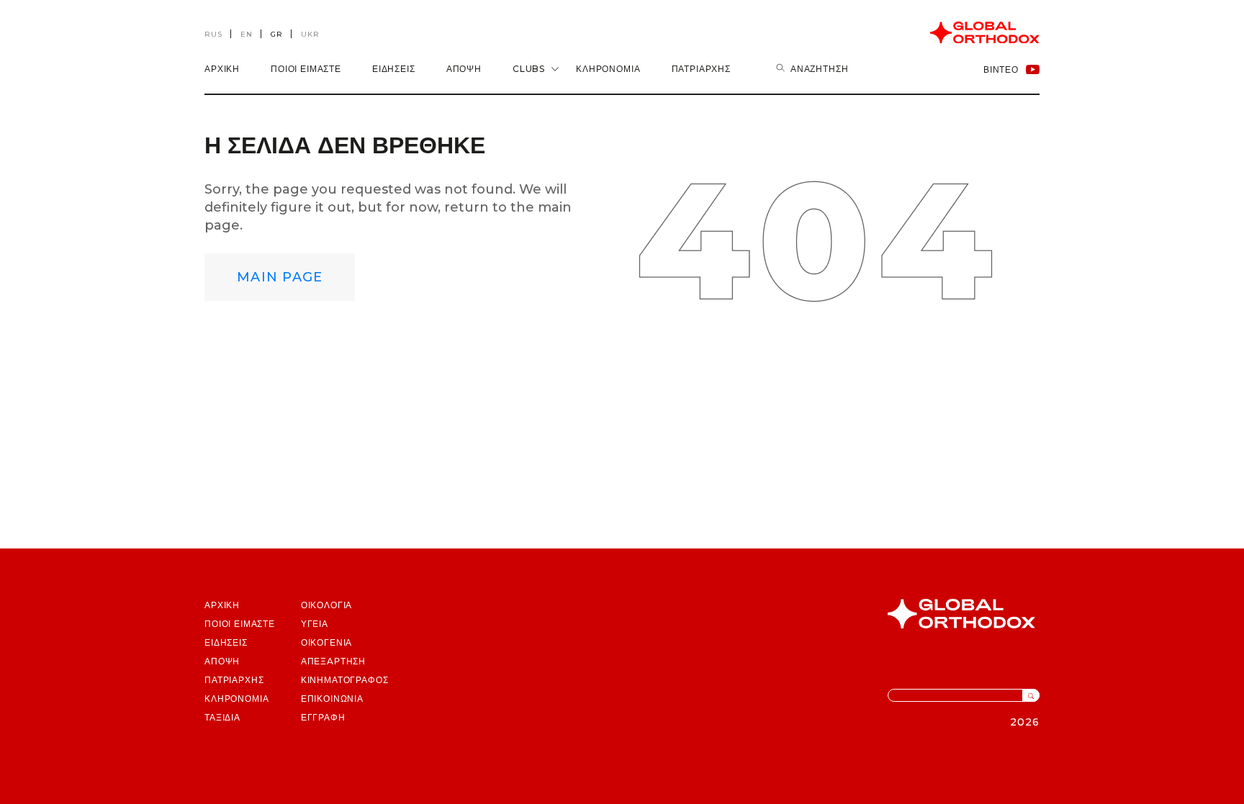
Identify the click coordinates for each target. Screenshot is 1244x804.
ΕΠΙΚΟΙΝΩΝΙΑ (332, 698)
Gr (277, 34)
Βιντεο (1001, 69)
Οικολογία (327, 605)
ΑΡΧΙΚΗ (222, 68)
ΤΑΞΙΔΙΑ (222, 717)
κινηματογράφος (345, 679)
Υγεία (314, 623)
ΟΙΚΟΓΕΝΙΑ (327, 642)
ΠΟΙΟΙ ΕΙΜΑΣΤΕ (306, 68)
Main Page (280, 277)
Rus (213, 34)
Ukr (310, 34)
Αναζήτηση (819, 68)
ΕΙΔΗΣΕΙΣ (393, 68)
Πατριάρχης (701, 68)
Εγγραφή (323, 717)
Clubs (529, 68)
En (246, 34)
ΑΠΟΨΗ (464, 68)
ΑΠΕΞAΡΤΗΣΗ (333, 661)
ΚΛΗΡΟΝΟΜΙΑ (608, 68)
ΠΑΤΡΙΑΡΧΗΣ (233, 679)
